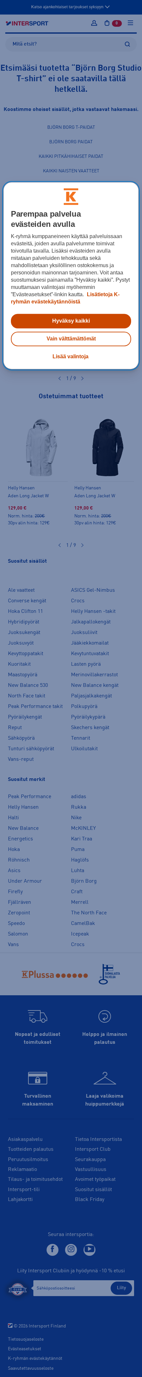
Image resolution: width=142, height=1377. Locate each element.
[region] (71, 275)
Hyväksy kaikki (71, 321)
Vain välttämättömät (71, 339)
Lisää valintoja (71, 357)
